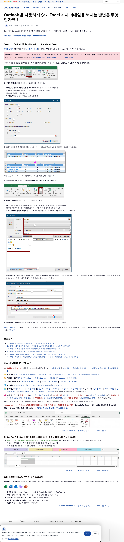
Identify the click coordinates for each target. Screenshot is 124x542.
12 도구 (24, 395)
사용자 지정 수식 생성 (79, 368)
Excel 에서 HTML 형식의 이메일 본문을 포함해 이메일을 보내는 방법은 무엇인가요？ (36, 354)
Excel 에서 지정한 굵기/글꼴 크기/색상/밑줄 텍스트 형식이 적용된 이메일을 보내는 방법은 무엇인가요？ (43, 357)
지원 (66, 7)
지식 (23, 521)
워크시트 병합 (109, 389)
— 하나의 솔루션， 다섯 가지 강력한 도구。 (34, 2)
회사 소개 (77, 521)
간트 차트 (66, 395)
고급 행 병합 (85, 398)
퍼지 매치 (72, 378)
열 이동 (29, 385)
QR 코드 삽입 (12, 398)
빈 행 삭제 (42, 374)
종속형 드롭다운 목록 (49, 382)
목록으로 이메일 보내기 (26, 391)
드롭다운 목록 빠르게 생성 (29, 382)
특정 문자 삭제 (43, 395)
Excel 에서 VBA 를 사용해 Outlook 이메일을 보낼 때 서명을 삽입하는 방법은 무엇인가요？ (38, 346)
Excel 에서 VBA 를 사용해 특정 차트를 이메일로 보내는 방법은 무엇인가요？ (34, 349)
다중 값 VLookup (40, 378)
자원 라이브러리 (76, 389)
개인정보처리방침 (56, 521)
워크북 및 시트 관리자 (60, 389)
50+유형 (58, 395)
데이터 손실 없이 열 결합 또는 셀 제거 (63, 374)
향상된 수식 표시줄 (43, 389)
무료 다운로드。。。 (105, 431)
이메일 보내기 (9, 49)
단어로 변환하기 (49, 398)
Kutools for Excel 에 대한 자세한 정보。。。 (77, 431)
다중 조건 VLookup (24, 378)
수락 (87, 534)
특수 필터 (51, 391)
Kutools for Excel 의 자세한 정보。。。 (47, 57)
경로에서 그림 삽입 (23, 398)
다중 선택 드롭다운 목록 (68, 382)
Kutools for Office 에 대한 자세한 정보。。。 (76, 506)
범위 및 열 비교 (57, 385)
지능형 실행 (56, 368)
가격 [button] (43, 7)
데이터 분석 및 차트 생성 (97, 368)
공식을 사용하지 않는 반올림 (89, 374)
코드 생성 (66, 368)
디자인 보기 (31, 389)
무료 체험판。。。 (71, 57)
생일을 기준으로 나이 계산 (97, 395)
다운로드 (35, 7)
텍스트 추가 (34, 395)
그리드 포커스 (19, 389)
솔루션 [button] (26, 7)
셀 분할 (92, 398)
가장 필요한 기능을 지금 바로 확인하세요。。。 (53, 408)
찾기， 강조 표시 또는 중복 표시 (25, 374)
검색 (75, 7)
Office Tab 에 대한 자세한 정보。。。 (79, 470)
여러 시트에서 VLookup (57, 378)
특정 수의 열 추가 (20, 385)
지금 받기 (12, 330)
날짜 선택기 (97, 389)
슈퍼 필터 (41, 391)
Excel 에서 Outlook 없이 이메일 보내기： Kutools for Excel (25, 36)
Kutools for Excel (31, 49)
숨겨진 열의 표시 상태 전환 (41, 385)
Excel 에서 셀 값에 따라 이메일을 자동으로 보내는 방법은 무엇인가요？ (32, 343)
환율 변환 (59, 398)
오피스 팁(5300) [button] (54, 7)
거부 (95, 534)
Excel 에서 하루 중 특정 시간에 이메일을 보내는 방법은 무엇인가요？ (31, 351)
